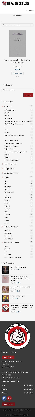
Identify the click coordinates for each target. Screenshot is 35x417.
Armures (7, 115)
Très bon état (9, 239)
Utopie (7, 223)
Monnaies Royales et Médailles (14, 143)
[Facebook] (4, 398)
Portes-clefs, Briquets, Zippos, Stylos (16, 152)
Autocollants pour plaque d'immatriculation (18, 121)
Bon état (7, 230)
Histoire (7, 200)
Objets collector (10, 149)
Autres (6, 246)
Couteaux (7, 127)
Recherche (28, 95)
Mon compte (11, 410)
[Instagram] (9, 398)
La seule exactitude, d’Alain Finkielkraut (18, 61)
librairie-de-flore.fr (14, 415)
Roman (7, 217)
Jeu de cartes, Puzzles (11, 141)
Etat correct (8, 236)
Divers (6, 129)
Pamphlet (7, 209)
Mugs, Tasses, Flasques (11, 146)
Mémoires (7, 206)
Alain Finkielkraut (17, 67)
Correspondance (9, 192)
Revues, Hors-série (11, 242)
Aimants (7, 113)
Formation (8, 198)
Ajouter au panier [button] (17, 73)
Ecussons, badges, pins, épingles (14, 135)
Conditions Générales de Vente (23, 410)
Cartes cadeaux (10, 164)
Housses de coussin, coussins (13, 138)
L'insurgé (7, 249)
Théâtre (7, 220)
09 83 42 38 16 (6, 375)
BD (5, 184)
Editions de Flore (11, 172)
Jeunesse (7, 203)
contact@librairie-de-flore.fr (11, 377)
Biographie (8, 186)
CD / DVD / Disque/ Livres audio (14, 124)
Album (6, 181)
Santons (7, 154)
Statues (7, 157)
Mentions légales (17, 411)
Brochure (7, 189)
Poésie (6, 212)
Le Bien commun (9, 252)
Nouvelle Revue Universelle (13, 257)
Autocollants (9, 118)
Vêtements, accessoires (13, 160)
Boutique (8, 106)
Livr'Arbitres (8, 254)
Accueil (5, 410)
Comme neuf (8, 233)
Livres (6, 177)
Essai (17, 76)
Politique (7, 214)
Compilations (9, 168)
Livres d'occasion (11, 226)
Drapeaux (7, 132)
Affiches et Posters (10, 110)
